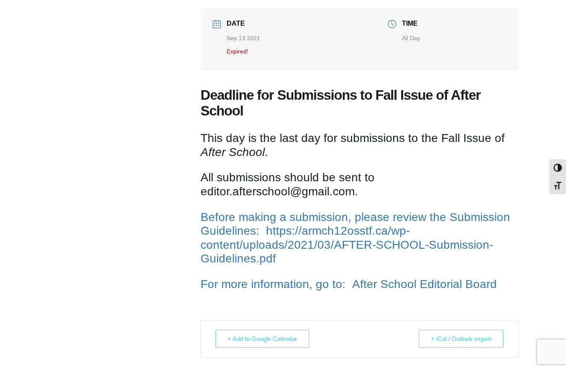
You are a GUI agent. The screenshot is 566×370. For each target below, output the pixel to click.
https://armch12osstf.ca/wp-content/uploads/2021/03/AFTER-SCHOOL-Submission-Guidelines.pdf (347, 244)
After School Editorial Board (424, 284)
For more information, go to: (276, 284)
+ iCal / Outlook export (461, 338)
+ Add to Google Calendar (262, 338)
